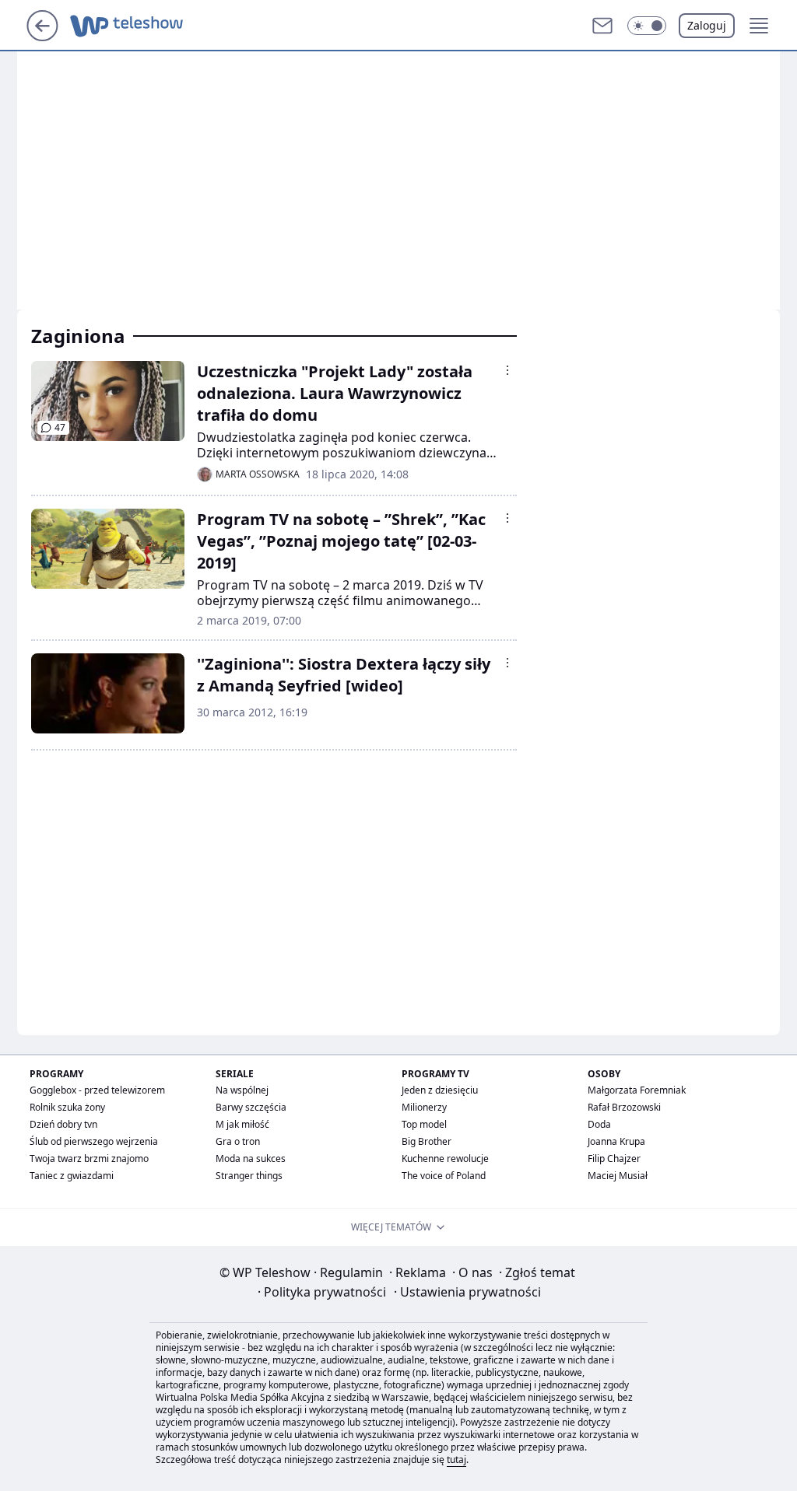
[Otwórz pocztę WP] (602, 25)
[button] (646, 25)
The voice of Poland (444, 1175)
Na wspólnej (242, 1090)
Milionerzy (424, 1107)
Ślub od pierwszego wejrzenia (94, 1141)
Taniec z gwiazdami (72, 1175)
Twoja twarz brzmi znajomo (89, 1158)
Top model (424, 1124)
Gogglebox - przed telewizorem (97, 1090)
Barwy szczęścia (251, 1107)
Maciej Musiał (618, 1175)
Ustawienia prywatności (467, 1291)
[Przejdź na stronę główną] (42, 36)
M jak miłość (242, 1124)
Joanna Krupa (616, 1141)
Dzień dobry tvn (63, 1124)
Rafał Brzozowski (624, 1107)
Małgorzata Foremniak (637, 1090)
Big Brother (426, 1141)
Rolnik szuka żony (67, 1107)
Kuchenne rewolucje (445, 1158)
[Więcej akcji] (507, 370)
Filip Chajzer (614, 1158)
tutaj (456, 1459)
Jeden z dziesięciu (440, 1090)
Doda (599, 1124)
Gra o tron (238, 1141)
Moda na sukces (251, 1158)
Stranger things (249, 1175)
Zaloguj (706, 25)
